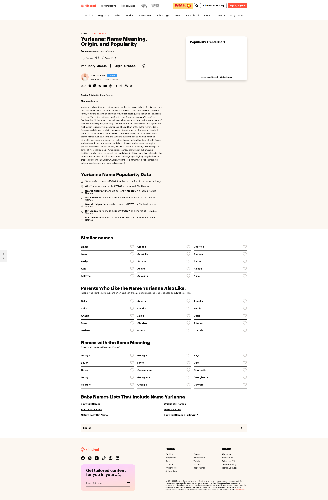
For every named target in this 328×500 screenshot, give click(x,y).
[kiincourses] (128, 5)
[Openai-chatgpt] (110, 86)
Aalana (141, 268)
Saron (84, 323)
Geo (196, 363)
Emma (84, 247)
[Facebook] (90, 86)
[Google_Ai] (126, 86)
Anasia (85, 316)
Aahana (141, 261)
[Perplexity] (120, 86)
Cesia (197, 316)
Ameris (141, 301)
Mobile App (227, 458)
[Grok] (115, 86)
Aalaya (198, 268)
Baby (117, 15)
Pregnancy (104, 15)
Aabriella (142, 254)
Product (208, 15)
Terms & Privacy (229, 468)
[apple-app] (203, 5)
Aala (83, 268)
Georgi (85, 377)
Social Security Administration (219, 77)
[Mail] (105, 86)
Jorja (196, 355)
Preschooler (145, 15)
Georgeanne (144, 370)
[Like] (132, 247)
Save (107, 58)
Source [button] (87, 428)
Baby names (99, 33)
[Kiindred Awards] (155, 5)
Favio (140, 363)
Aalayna (86, 276)
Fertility (88, 15)
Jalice (140, 316)
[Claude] (131, 86)
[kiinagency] (144, 5)
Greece (130, 66)
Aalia (197, 276)
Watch (221, 15)
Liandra (141, 308)
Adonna (198, 323)
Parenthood (192, 15)
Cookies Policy (229, 465)
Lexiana (85, 330)
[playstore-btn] (205, 5)
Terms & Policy (239, 489)
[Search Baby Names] (3, 258)
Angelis (198, 301)
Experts (197, 465)
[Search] (196, 5)
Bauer (84, 363)
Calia (84, 301)
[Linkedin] (99, 86)
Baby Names (237, 15)
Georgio (198, 384)
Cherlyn (142, 323)
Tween (177, 15)
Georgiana (143, 377)
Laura (84, 254)
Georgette (200, 370)
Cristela (198, 330)
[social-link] (83, 458)
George (85, 355)
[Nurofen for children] (183, 6)
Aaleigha (142, 276)
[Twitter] (94, 86)
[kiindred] (88, 5)
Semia (197, 308)
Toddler (129, 15)
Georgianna (201, 377)
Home (84, 33)
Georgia (142, 355)
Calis (84, 308)
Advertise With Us (230, 461)
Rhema (141, 330)
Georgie (86, 384)
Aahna (197, 261)
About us (226, 454)
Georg (85, 370)
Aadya (85, 261)
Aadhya (198, 254)
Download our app (215, 6)
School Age (163, 15)
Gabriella (199, 247)
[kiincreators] (108, 5)
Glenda (141, 247)
